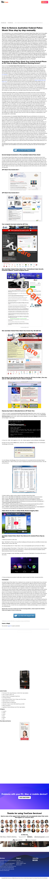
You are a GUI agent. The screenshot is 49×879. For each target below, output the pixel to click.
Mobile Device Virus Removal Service (8, 866)
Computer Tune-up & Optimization (7, 863)
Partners (28, 878)
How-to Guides (24, 878)
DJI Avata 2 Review (6, 697)
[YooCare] (4, 2)
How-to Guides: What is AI (8, 694)
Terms (43, 878)
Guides (3, 712)
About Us (19, 878)
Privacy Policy (40, 878)
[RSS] (37, 860)
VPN (3, 719)
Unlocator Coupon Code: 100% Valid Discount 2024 (13, 704)
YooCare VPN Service (4, 870)
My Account (19, 864)
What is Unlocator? (6, 705)
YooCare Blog (10, 22)
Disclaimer (46, 878)
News (3, 715)
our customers (26, 817)
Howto (3, 714)
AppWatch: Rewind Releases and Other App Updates (13, 707)
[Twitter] (35, 860)
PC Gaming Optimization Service (7, 869)
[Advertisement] (24, 12)
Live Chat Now (24, 797)
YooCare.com (3, 22)
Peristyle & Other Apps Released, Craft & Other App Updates (15, 693)
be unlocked (4, 74)
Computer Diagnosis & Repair (6, 864)
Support (36, 878)
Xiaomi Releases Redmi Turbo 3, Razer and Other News (14, 699)
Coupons (4, 711)
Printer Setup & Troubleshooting (7, 867)
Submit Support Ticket (21, 863)
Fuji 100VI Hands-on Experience (9, 702)
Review (4, 717)
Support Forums (19, 862)
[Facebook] (33, 860)
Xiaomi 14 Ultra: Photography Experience (11, 696)
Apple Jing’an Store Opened (8, 700)
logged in (9, 625)
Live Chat (44, 2)
